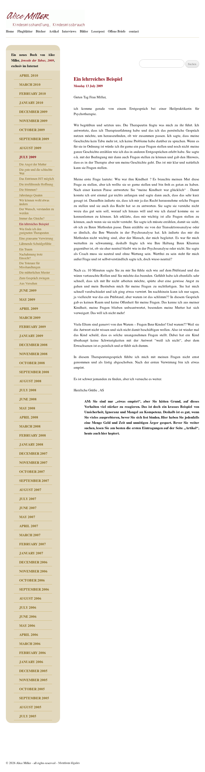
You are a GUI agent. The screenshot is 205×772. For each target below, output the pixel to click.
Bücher (41, 31)
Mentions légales (69, 763)
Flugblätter (25, 31)
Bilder (84, 31)
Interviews (69, 31)
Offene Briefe (116, 31)
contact (134, 31)
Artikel (54, 31)
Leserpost (98, 31)
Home (10, 31)
